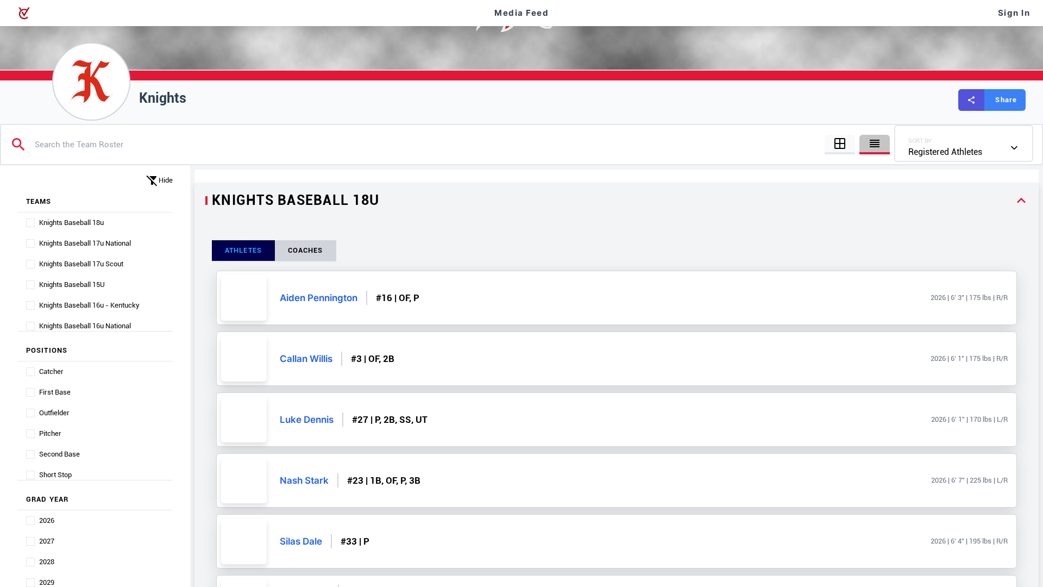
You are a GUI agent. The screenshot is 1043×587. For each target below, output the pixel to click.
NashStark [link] (304, 480)
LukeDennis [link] (307, 419)
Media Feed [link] (521, 13)
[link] (244, 298)
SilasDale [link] (301, 541)
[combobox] (963, 143)
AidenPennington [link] (318, 297)
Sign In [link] (1014, 13)
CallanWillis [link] (306, 358)
